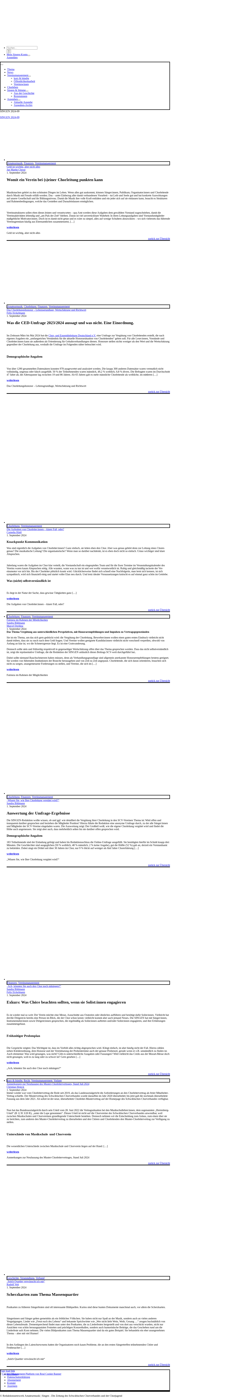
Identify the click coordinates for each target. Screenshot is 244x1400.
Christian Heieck (15, 1087)
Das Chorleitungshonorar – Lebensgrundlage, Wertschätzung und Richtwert (46, 310)
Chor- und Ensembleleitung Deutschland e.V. (72, 335)
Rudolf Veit (13, 1284)
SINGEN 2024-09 (9, 117)
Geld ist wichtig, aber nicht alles (23, 166)
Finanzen (29, 163)
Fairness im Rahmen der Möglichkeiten (27, 620)
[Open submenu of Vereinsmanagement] (29, 76)
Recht (27, 1080)
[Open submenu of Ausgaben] (19, 100)
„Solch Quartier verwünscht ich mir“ (26, 1281)
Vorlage (58, 1080)
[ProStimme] (88, 303)
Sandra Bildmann (16, 623)
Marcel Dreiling (15, 625)
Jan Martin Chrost (16, 169)
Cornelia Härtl (14, 532)
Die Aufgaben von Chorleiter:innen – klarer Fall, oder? (35, 529)
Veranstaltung (27, 1278)
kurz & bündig (14, 1080)
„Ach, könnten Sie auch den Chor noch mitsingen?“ (34, 986)
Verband (40, 1278)
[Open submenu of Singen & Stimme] (27, 91)
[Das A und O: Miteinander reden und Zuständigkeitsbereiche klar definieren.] (88, 522)
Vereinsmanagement (45, 163)
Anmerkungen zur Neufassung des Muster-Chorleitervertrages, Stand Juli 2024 (48, 1084)
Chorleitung (30, 306)
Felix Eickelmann (16, 312)
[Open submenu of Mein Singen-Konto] (29, 55)
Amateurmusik (15, 163)
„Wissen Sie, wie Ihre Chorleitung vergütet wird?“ (33, 800)
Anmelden (12, 57)
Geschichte (13, 1278)
